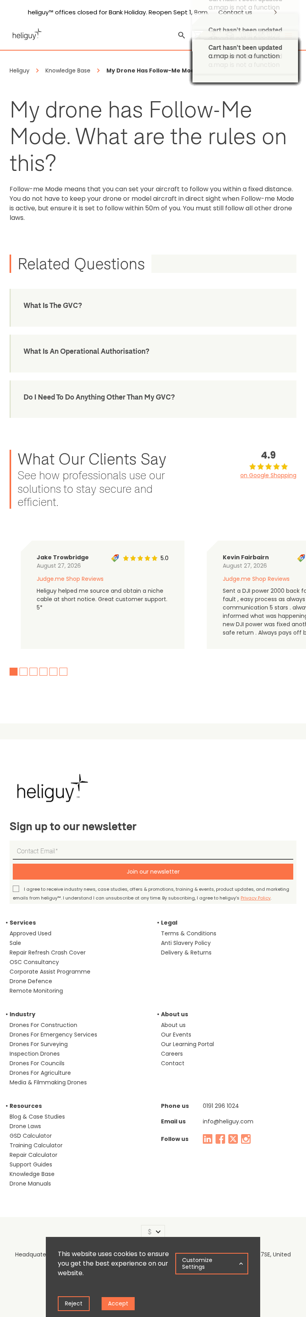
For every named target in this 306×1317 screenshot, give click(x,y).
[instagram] (246, 1139)
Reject (73, 1303)
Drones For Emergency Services (53, 1035)
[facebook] (220, 1139)
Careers (172, 1054)
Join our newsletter (153, 872)
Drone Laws (25, 1126)
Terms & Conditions (188, 933)
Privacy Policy (256, 898)
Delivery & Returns (186, 952)
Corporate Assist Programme (50, 972)
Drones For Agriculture (40, 1073)
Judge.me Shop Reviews (70, 579)
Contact (172, 1063)
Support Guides (31, 1164)
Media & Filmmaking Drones (48, 1082)
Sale (15, 943)
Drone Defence (31, 981)
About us (173, 1025)
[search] (182, 35)
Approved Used (30, 933)
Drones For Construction (43, 1025)
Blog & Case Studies (37, 1117)
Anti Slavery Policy (186, 943)
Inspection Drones (35, 1054)
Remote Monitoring (36, 991)
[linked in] (207, 1139)
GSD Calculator (31, 1136)
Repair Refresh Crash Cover (48, 952)
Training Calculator (36, 1145)
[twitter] (233, 1139)
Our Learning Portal (187, 1044)
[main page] (25, 33)
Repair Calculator (33, 1155)
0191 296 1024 (221, 1106)
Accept (118, 1303)
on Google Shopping (268, 475)
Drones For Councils (37, 1063)
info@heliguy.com (228, 1121)
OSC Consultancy (34, 962)
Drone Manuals (30, 1184)
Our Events (176, 1035)
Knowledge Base (32, 1174)
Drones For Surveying (39, 1044)
